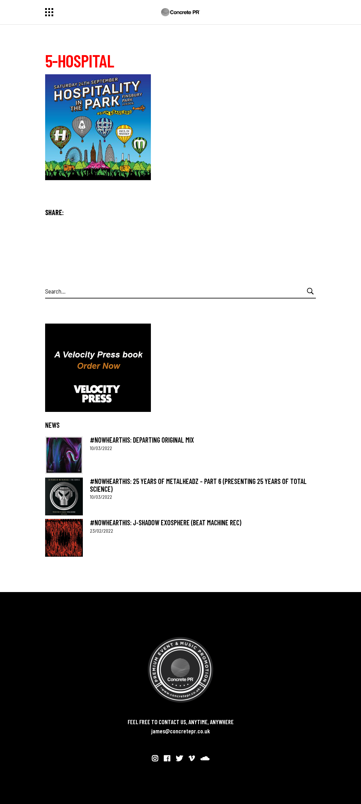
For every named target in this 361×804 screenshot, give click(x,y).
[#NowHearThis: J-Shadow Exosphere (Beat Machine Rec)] (64, 538)
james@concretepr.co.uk (180, 730)
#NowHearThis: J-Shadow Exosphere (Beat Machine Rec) (165, 522)
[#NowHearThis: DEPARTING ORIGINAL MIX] (64, 455)
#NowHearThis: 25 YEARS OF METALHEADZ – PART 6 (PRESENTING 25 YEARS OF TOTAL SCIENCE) (198, 485)
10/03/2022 (101, 448)
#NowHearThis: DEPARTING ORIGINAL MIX (142, 440)
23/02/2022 (101, 531)
